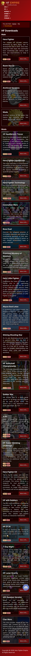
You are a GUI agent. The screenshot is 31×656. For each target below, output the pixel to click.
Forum (6, 18)
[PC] (7, 9)
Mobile (6, 11)
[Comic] (9, 13)
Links (6, 16)
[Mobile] (10, 11)
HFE (5, 7)
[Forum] (10, 18)
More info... (23, 59)
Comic (6, 14)
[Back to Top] (28, 653)
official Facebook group (20, 628)
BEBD (22, 208)
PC (5, 9)
